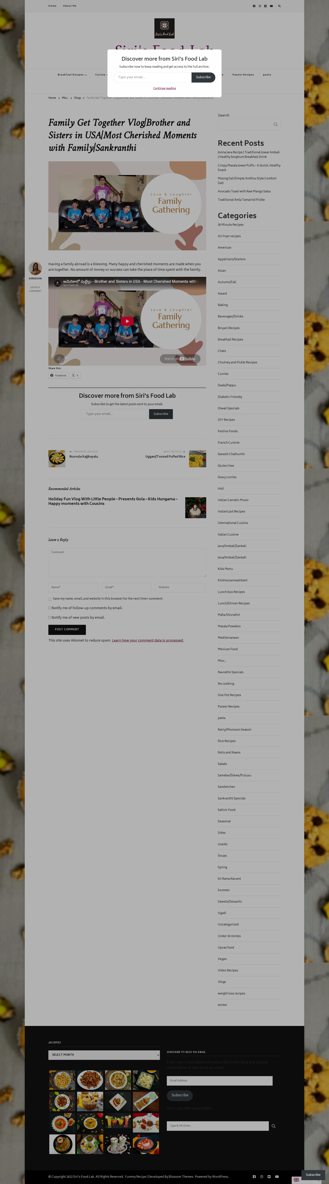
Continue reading (164, 88)
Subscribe (203, 77)
